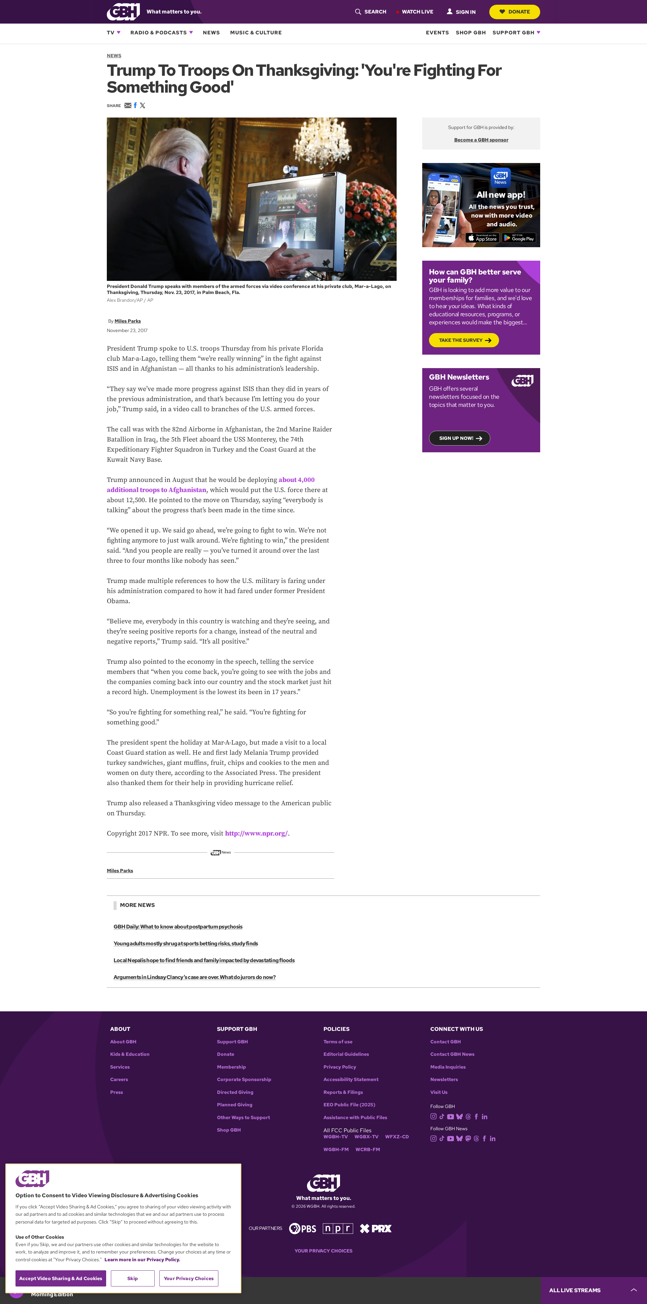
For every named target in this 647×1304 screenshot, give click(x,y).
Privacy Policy (340, 1067)
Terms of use (338, 1042)
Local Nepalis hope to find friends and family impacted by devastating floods (204, 960)
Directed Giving (235, 1092)
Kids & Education (130, 1054)
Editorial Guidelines (346, 1054)
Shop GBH (471, 32)
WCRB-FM (368, 1149)
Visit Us (439, 1092)
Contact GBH (445, 1042)
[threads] (468, 1115)
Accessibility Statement (351, 1079)
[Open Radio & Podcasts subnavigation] (191, 32)
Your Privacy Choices (323, 1251)
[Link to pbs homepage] (302, 1228)
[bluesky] (459, 1115)
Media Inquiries (448, 1067)
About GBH (123, 1042)
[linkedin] (485, 1115)
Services (120, 1067)
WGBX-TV (366, 1137)
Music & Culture (256, 32)
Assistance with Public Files (355, 1117)
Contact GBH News (452, 1054)
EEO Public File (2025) (349, 1105)
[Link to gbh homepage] (123, 11)
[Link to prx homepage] (376, 1228)
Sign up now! (456, 438)
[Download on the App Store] (482, 238)
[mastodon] (468, 1138)
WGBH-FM (336, 1149)
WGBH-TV (336, 1137)
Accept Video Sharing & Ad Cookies (60, 1278)
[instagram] (433, 1115)
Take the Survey (461, 340)
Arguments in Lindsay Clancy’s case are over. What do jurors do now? (195, 977)
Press (116, 1092)
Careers (119, 1079)
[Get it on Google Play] (519, 238)
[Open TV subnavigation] (118, 32)
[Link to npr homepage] (338, 1228)
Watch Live (417, 11)
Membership (231, 1067)
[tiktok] (442, 1115)
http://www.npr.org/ (256, 833)
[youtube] (450, 1115)
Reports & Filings (343, 1092)
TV (111, 32)
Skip (132, 1278)
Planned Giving (234, 1105)
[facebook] (476, 1115)
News (211, 32)
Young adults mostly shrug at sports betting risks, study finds (186, 943)
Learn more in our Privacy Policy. (142, 1260)
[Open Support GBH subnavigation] (538, 32)
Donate (519, 11)
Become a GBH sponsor (481, 140)
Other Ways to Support (243, 1117)
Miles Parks (128, 321)
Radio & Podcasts (158, 32)
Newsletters (444, 1079)
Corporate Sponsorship (244, 1079)
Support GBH (513, 32)
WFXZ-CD (397, 1137)
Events (437, 32)
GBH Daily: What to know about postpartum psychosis (178, 926)
